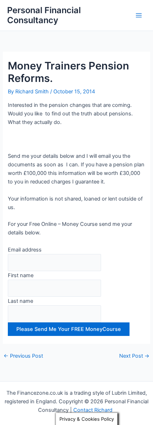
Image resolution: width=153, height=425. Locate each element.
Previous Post (23, 356)
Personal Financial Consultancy (44, 15)
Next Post (134, 356)
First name (20, 275)
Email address (25, 250)
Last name (20, 301)
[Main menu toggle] (139, 15)
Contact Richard (94, 410)
